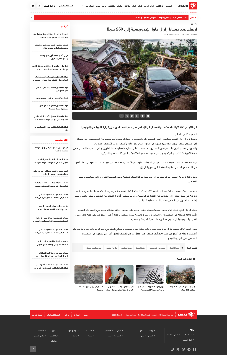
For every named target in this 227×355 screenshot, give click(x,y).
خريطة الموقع (37, 314)
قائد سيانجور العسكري (93, 247)
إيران (134, 5)
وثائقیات (111, 5)
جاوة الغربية (140, 247)
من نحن (66, 314)
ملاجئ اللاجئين (111, 247)
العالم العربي (149, 5)
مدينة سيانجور (126, 247)
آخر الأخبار (160, 5)
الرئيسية (169, 5)
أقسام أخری (89, 5)
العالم (140, 5)
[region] (134, 74)
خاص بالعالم (182, 133)
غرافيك (119, 5)
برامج (104, 5)
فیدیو (98, 5)
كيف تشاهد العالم (66, 5)
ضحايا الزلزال (174, 247)
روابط (85, 314)
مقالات (127, 5)
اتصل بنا (76, 314)
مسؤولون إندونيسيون (157, 247)
